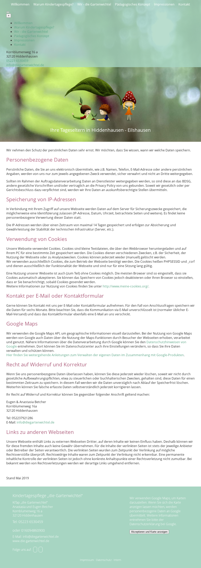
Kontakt (184, 4)
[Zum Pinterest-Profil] (35, 549)
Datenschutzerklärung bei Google (153, 524)
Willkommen (20, 4)
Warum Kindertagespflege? (53, 4)
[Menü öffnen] (7, 12)
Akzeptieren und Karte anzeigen (149, 531)
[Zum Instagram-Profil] (41, 549)
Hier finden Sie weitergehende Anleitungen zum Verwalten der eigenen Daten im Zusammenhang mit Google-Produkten (95, 355)
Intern (117, 560)
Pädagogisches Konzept (132, 4)
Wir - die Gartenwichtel (94, 4)
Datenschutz (103, 560)
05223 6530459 (17, 61)
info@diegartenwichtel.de (25, 65)
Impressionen (164, 4)
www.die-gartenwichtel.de (31, 541)
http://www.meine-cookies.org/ (125, 286)
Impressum (87, 560)
